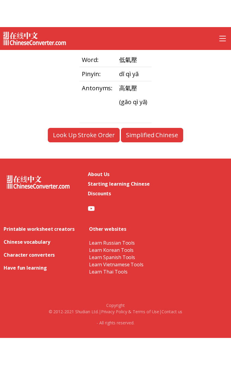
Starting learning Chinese (119, 184)
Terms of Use (146, 311)
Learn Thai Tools (108, 271)
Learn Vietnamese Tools (116, 264)
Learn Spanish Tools (112, 257)
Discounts (99, 193)
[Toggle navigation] (222, 38)
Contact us (172, 311)
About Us (98, 174)
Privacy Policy (114, 311)
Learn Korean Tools (111, 250)
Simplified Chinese (152, 135)
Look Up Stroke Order (84, 135)
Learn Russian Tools (112, 243)
